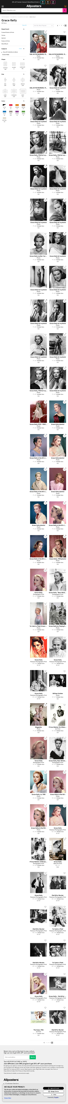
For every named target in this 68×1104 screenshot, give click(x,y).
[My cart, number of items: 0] (65, 6)
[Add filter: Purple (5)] (17, 111)
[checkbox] (5, 81)
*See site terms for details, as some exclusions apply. (16, 1073)
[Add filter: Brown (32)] (23, 104)
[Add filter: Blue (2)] (4, 111)
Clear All (24, 25)
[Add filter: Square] (14, 64)
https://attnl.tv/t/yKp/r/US (10, 1071)
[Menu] (2, 6)
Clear (20, 48)
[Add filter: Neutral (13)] (4, 117)
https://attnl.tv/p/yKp (29, 1071)
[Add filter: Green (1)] (23, 111)
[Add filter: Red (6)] (11, 104)
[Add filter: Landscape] (22, 64)
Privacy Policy (7, 1098)
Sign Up (33, 1057)
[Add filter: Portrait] (5, 64)
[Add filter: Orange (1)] (17, 104)
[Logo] (34, 6)
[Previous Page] (58, 26)
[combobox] (32, 10)
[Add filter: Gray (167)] (11, 111)
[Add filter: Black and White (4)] (4, 104)
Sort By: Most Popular (40, 25)
